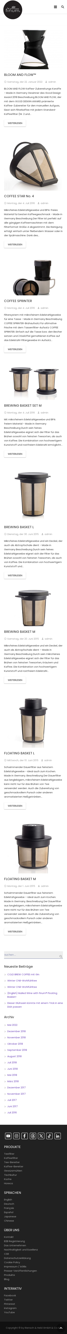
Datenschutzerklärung (17, 1258)
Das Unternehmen (15, 1245)
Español (8, 1212)
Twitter (8, 1299)
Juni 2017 (12, 1106)
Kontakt (9, 1237)
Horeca (8, 1183)
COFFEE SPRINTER (18, 301)
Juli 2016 (12, 1112)
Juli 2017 (12, 1100)
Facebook (10, 1295)
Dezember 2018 (16, 1031)
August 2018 (14, 1056)
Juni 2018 (12, 1068)
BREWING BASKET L (19, 527)
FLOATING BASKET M (20, 879)
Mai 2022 (12, 1025)
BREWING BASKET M (19, 631)
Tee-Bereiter (12, 1162)
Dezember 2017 (16, 1087)
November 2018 (16, 1037)
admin (52, 82)
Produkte (9, 1275)
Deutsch (9, 1203)
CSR (6, 1254)
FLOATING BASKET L (19, 753)
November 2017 (16, 1094)
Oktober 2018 (15, 1043)
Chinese (9, 1220)
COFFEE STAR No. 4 (19, 196)
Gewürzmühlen (13, 1170)
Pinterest (9, 1304)
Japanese (10, 1216)
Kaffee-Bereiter (13, 1166)
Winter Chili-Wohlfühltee (22, 980)
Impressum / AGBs (15, 1266)
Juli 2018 (12, 1062)
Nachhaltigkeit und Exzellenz (21, 1249)
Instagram (10, 1308)
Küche (8, 1179)
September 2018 (17, 1050)
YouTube (9, 1312)
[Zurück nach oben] (61, 1328)
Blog (6, 1279)
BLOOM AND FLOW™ (20, 74)
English (8, 1199)
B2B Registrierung (14, 1241)
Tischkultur (10, 1175)
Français (9, 1208)
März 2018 (13, 1081)
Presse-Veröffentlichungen (20, 1270)
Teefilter (9, 1153)
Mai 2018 (12, 1075)
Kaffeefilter (11, 1158)
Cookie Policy (12, 1262)
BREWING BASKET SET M (23, 405)
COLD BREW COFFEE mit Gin (23, 974)
